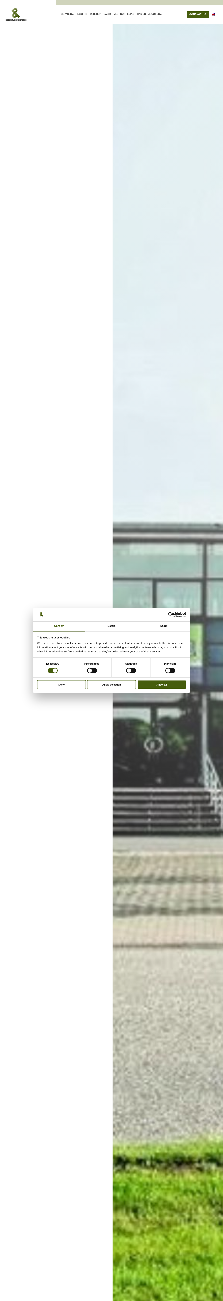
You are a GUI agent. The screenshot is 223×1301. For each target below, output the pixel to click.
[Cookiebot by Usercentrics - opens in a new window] (171, 614)
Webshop (95, 14)
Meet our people (124, 14)
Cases (107, 14)
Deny (61, 684)
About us (154, 14)
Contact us (197, 14)
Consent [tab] (59, 626)
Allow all (161, 684)
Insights (82, 14)
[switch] (92, 670)
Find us (141, 14)
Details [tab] (111, 626)
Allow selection (111, 684)
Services (66, 14)
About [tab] (163, 626)
